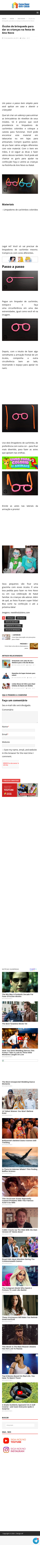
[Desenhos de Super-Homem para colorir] (6, 675)
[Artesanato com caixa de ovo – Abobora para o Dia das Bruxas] (6, 664)
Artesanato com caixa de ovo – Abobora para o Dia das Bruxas (23, 662)
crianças (10, 618)
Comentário (7, 709)
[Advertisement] (19, 56)
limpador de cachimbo (13, 626)
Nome (5, 726)
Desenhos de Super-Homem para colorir (23, 674)
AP (22, 1533)
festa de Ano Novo (12, 622)
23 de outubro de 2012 (19, 665)
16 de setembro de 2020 (19, 677)
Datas (12, 19)
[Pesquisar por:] (20, 1425)
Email (4, 734)
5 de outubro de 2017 (19, 688)
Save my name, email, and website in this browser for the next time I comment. (19, 753)
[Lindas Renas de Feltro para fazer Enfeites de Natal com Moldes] (6, 686)
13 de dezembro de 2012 (11, 38)
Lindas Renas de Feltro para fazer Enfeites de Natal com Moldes (23, 685)
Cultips (23, 38)
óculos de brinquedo (13, 630)
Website (6, 742)
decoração (21, 618)
